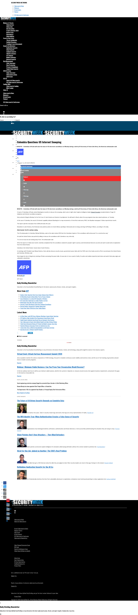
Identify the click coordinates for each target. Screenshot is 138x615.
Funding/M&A (6, 84)
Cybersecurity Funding (12, 86)
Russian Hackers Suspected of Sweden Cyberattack (32, 306)
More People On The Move (23, 393)
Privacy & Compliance (12, 67)
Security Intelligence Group (21, 549)
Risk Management (8, 61)
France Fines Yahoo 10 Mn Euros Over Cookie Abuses (33, 308)
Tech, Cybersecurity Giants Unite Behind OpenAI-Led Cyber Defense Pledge (38, 322)
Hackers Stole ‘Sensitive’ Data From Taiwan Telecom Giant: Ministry (36, 295)
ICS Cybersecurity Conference (21, 15)
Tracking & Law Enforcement (14, 44)
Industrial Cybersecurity (13, 80)
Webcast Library (18, 530)
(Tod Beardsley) (101, 447)
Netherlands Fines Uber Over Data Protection (31, 303)
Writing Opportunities (19, 562)
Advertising (17, 558)
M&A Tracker (9, 88)
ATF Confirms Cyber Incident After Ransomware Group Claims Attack (37, 318)
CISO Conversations (11, 75)
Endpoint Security (11, 52)
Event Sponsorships (19, 560)
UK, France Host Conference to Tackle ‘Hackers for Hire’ (34, 301)
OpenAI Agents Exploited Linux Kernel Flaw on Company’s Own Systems (37, 320)
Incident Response (11, 42)
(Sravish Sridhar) (108, 463)
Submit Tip (13, 576)
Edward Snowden (95, 212)
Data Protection (10, 65)
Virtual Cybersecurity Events (21, 529)
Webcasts (16, 8)
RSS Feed (16, 547)
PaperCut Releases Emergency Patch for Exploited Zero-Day (35, 326)
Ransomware (9, 34)
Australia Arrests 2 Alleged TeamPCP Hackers (31, 330)
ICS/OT (5, 78)
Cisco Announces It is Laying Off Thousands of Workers (33, 299)
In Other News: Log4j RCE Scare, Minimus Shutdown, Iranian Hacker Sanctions (39, 316)
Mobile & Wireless (11, 57)
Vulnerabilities (10, 36)
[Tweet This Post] (70, 168)
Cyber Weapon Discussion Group (22, 545)
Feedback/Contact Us (19, 564)
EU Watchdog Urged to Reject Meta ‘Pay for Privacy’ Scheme (35, 297)
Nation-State (9, 32)
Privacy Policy (17, 566)
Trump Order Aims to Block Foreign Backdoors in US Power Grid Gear (37, 328)
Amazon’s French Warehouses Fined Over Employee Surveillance (35, 304)
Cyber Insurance (10, 63)
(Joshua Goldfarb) (111, 479)
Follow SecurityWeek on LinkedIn (22, 551)
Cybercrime (9, 27)
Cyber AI (5, 90)
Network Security (11, 59)
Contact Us (14, 586)
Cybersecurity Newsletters (20, 538)
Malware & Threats (8, 23)
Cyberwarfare (10, 25)
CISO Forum (9, 77)
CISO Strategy (7, 71)
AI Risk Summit (18, 534)
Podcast (16, 12)
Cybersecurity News (19, 6)
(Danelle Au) (90, 413)
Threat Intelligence (11, 40)
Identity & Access (11, 54)
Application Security (11, 48)
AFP (18, 161)
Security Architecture (9, 46)
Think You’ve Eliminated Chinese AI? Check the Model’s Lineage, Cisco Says (38, 324)
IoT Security (9, 55)
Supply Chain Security (12, 69)
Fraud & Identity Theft (12, 31)
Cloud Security (10, 50)
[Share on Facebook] (70, 166)
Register (19, 363)
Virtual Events (17, 10)
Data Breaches (10, 29)
